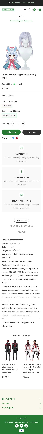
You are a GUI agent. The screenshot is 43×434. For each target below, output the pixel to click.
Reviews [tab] (21, 232)
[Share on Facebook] (10, 138)
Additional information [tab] (21, 226)
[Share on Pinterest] (17, 138)
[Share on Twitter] (13, 138)
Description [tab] (21, 220)
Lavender (7, 106)
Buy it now (32, 132)
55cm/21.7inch (9, 115)
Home (21, 16)
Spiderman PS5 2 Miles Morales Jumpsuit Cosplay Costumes (10, 368)
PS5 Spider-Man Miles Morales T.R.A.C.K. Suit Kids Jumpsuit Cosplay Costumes (31, 368)
